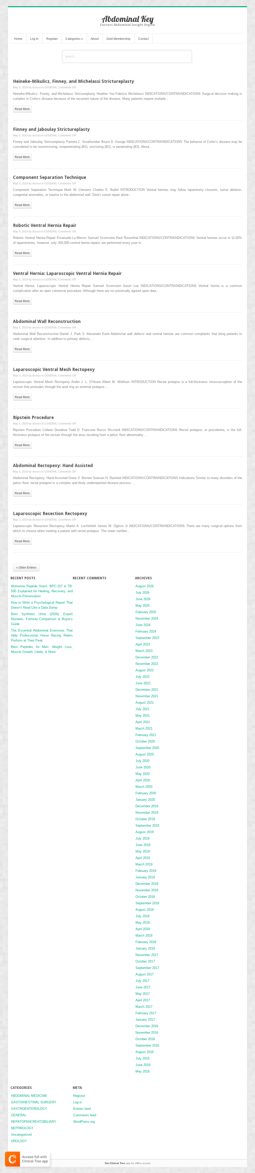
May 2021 (142, 715)
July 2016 (142, 1058)
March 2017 (143, 1007)
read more (22, 109)
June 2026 (142, 599)
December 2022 (146, 657)
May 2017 (142, 994)
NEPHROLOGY (22, 1128)
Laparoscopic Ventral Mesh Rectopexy (54, 369)
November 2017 (146, 955)
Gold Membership (118, 39)
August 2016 (144, 1052)
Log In (34, 39)
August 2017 (144, 974)
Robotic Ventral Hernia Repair (44, 225)
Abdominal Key (128, 18)
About (95, 39)
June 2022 (142, 683)
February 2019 (145, 871)
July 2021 (142, 709)
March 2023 (143, 651)
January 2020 (145, 799)
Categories (74, 39)
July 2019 (142, 838)
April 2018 (142, 929)
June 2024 (142, 625)
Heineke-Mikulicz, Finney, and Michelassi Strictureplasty (73, 81)
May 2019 (142, 851)
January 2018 (145, 948)
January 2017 (145, 1019)
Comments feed (84, 1115)
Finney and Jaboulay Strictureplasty (51, 129)
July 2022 (142, 677)
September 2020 (147, 748)
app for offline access (127, 1163)
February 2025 (145, 612)
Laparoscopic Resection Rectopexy (50, 513)
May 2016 (142, 1071)
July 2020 (142, 761)
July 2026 (142, 592)
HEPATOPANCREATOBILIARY (33, 1121)
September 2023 (147, 638)
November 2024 (146, 618)
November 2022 (146, 664)
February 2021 (145, 735)
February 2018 (145, 942)
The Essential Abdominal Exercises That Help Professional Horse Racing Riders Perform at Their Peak (42, 635)
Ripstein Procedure (33, 417)
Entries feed (82, 1109)
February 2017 (145, 1013)
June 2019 (142, 845)
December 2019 (146, 806)
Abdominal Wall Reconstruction (47, 321)
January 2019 (145, 877)
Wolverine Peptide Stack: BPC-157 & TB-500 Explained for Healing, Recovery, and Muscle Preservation (42, 591)
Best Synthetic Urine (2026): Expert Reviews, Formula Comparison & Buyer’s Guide (42, 619)
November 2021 (146, 696)
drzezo (36, 87)
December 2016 (146, 1026)
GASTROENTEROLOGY (29, 1109)
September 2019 (147, 825)
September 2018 (147, 903)
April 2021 (142, 722)
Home (18, 39)
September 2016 (147, 1045)
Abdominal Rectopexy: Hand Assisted (53, 465)
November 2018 (146, 890)
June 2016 (142, 1065)
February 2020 (145, 793)
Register (52, 39)
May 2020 (142, 774)
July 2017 (142, 981)
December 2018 (146, 884)
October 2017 (145, 961)
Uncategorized (21, 1134)
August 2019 (144, 832)
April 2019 (142, 858)
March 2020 (143, 787)
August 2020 (144, 754)
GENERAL (50, 87)
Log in (77, 1102)
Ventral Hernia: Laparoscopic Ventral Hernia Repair (67, 273)
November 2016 (146, 1032)
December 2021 (146, 690)
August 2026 (144, 586)
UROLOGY (19, 1141)
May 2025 (142, 605)
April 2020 (142, 780)
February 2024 (145, 631)
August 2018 (144, 909)
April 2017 (142, 1000)
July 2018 (142, 916)
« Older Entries (26, 567)
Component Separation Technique (49, 177)
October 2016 (145, 1039)
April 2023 (142, 644)
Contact (143, 39)
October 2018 (145, 897)
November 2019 (146, 812)
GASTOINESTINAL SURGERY (33, 1102)
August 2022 (144, 670)
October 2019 (145, 819)
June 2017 (142, 987)
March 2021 (143, 728)
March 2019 (143, 864)
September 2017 (147, 968)
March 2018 (143, 935)
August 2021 (144, 702)
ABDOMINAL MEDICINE (29, 1096)
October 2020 (145, 741)
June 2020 (142, 767)
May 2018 (142, 922)
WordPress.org (84, 1121)
